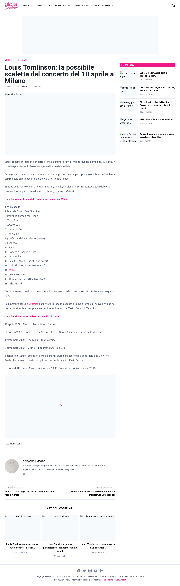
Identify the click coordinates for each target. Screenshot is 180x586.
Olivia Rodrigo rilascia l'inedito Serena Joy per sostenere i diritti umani (155, 105)
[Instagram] (90, 570)
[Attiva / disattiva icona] (173, 5)
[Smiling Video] (101, 570)
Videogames (108, 5)
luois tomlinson (13, 444)
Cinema (38, 5)
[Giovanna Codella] (12, 467)
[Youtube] (95, 570)
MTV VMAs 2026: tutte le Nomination (157, 119)
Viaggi (85, 5)
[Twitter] (84, 570)
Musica (25, 5)
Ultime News (21, 60)
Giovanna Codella (20, 87)
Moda (58, 5)
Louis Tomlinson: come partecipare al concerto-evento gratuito (60, 547)
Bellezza (68, 5)
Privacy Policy (120, 580)
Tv (48, 5)
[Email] (24, 474)
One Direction (31, 303)
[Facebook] (78, 570)
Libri (77, 5)
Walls (12, 270)
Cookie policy (106, 580)
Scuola (95, 5)
